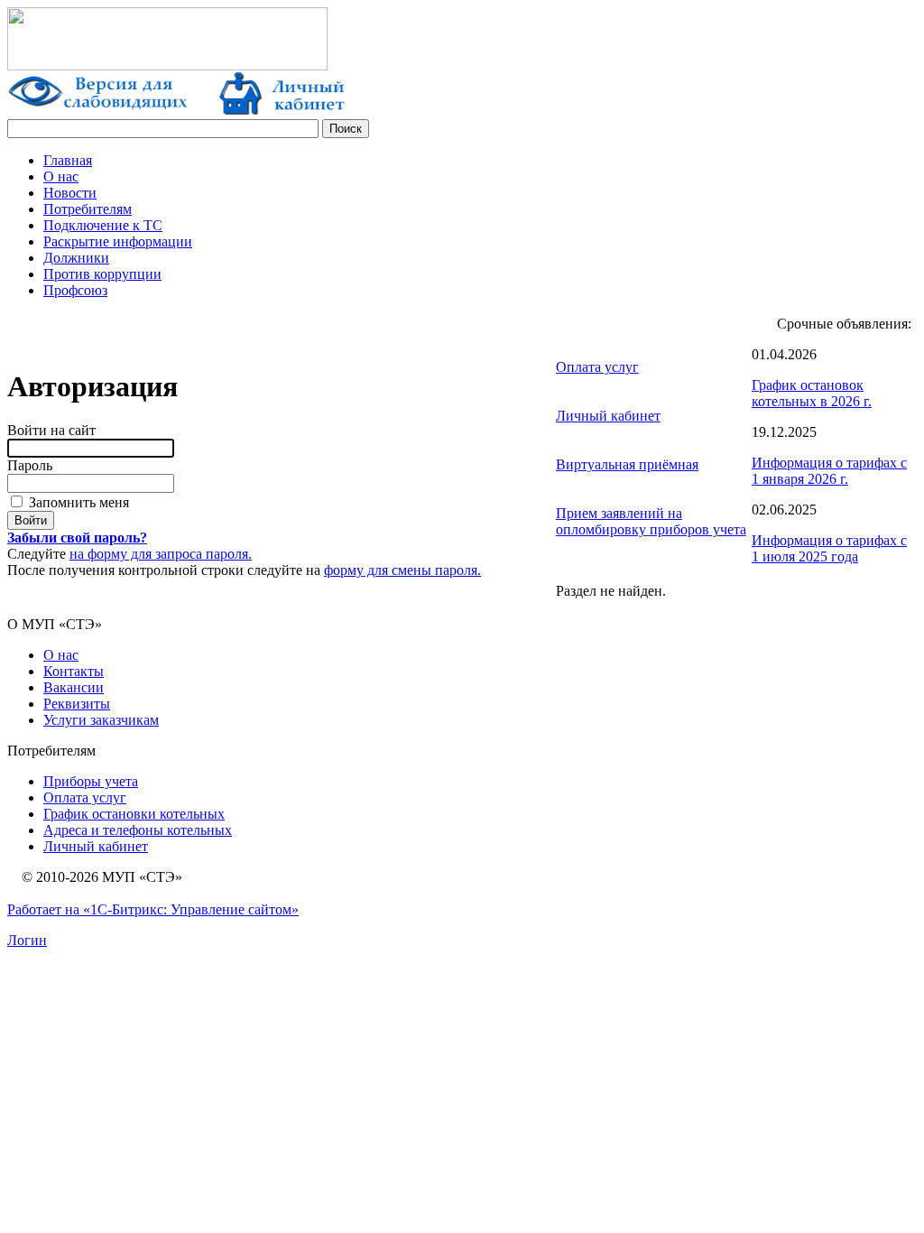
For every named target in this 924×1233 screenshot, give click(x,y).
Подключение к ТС (102, 225)
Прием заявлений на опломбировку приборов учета (651, 521)
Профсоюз (75, 290)
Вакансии (73, 687)
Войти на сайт (51, 430)
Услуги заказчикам (101, 720)
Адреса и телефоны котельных (137, 830)
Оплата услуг (597, 367)
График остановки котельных (134, 813)
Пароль (29, 465)
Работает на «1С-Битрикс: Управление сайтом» (153, 909)
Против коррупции (102, 274)
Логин (27, 940)
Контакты (73, 671)
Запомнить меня (77, 502)
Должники (76, 257)
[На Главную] (167, 65)
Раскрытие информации (117, 241)
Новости (70, 192)
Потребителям (87, 209)
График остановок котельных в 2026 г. (812, 393)
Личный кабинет (608, 415)
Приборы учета (90, 781)
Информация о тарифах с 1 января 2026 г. (829, 471)
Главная (67, 160)
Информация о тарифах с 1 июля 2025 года (829, 548)
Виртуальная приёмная (627, 464)
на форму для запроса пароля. (160, 553)
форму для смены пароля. (402, 570)
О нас (61, 176)
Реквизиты (76, 703)
